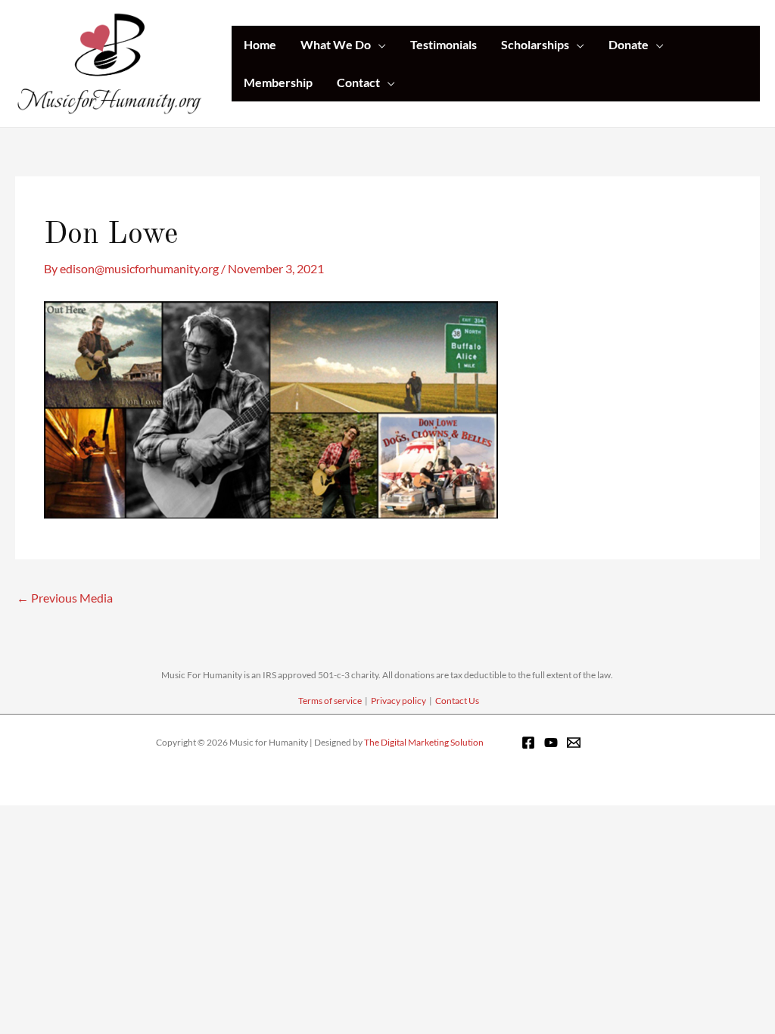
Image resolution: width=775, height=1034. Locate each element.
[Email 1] (573, 742)
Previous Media (65, 597)
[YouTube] (551, 742)
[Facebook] (528, 742)
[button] (378, 45)
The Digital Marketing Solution (424, 742)
